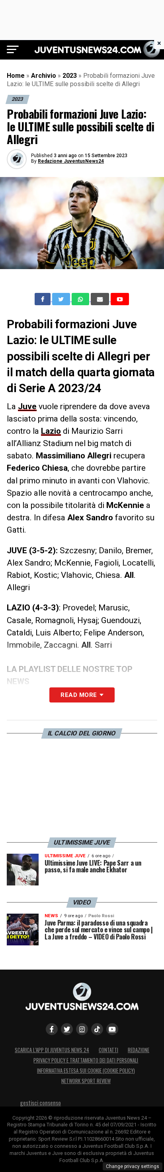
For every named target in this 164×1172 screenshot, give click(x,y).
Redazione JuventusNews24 (71, 161)
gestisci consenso (40, 1103)
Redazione (138, 1050)
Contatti (108, 1050)
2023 (69, 75)
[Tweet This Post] (62, 299)
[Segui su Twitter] (67, 1029)
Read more (79, 695)
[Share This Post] (81, 299)
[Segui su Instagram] (82, 1029)
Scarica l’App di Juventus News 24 (52, 1050)
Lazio (51, 431)
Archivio (43, 75)
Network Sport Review (86, 1081)
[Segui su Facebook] (52, 1029)
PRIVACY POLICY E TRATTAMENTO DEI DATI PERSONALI (85, 1060)
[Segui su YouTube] (112, 1029)
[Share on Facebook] (43, 299)
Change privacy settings (132, 1166)
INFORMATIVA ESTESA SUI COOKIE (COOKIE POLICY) (86, 1070)
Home (16, 75)
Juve (27, 406)
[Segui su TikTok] (97, 1029)
